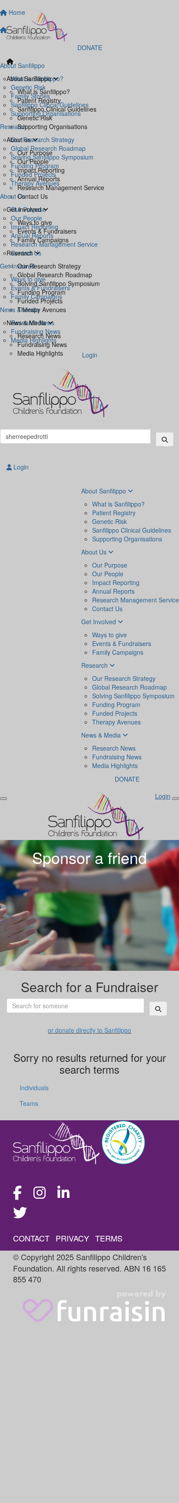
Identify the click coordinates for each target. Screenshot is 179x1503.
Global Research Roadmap (54, 274)
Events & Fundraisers (46, 231)
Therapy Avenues (41, 309)
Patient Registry (39, 100)
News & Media (27, 322)
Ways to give (34, 222)
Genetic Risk (34, 117)
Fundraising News (42, 344)
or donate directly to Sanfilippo (89, 1030)
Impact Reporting (41, 170)
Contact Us (32, 196)
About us (20, 139)
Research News (39, 335)
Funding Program (41, 292)
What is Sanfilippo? (43, 91)
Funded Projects (40, 300)
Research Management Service (60, 187)
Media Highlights (40, 353)
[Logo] (89, 26)
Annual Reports (38, 178)
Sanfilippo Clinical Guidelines (56, 109)
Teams (29, 1103)
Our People (33, 161)
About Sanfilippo (30, 78)
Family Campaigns (43, 239)
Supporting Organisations (52, 126)
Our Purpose (35, 152)
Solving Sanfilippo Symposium (58, 283)
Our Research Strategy (49, 266)
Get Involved (25, 209)
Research (21, 252)
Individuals (34, 1087)
